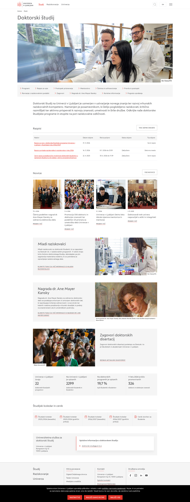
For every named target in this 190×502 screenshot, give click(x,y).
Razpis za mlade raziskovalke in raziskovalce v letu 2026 (54, 150)
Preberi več (37, 224)
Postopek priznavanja (64, 88)
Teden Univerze (72, 478)
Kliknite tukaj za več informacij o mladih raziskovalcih (55, 268)
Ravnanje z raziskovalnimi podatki (35, 93)
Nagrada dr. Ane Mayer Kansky (84, 93)
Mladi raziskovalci (52, 244)
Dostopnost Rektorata (106, 484)
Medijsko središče (73, 481)
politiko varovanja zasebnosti (114, 488)
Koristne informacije (112, 93)
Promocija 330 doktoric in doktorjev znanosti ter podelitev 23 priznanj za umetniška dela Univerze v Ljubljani (77, 220)
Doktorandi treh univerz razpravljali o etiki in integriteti (142, 216)
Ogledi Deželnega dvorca (76, 474)
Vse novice (150, 172)
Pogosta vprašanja (135, 93)
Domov (19, 11)
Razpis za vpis (42, 88)
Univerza (65, 5)
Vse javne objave (147, 128)
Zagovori (60, 93)
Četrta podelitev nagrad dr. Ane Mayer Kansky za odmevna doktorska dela (45, 217)
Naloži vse (115, 497)
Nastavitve (75, 497)
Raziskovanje (53, 5)
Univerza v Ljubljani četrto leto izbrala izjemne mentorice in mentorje (110, 217)
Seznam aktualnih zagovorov (113, 360)
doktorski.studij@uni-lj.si (92, 446)
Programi (26, 88)
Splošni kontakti (103, 480)
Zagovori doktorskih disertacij (116, 337)
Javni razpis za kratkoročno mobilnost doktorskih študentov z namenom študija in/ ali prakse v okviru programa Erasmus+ (56, 157)
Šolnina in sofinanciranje (107, 88)
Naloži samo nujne (95, 497)
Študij (41, 5)
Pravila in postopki (131, 88)
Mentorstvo (85, 88)
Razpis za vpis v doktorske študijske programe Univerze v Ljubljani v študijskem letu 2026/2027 (54, 144)
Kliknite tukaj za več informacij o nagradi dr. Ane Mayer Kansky (59, 314)
